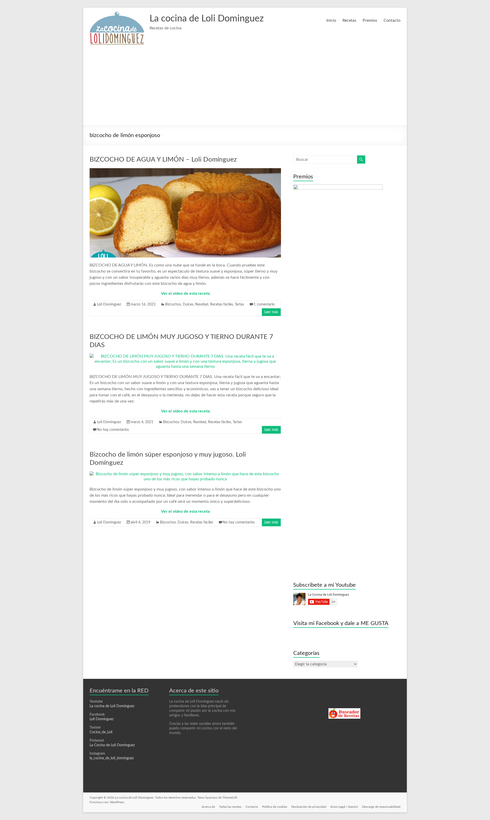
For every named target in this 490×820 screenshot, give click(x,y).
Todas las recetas (230, 806)
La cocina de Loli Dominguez (207, 18)
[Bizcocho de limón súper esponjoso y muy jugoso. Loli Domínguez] (185, 474)
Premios (370, 20)
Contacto (392, 20)
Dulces (188, 304)
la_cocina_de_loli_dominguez (112, 758)
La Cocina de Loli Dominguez (112, 745)
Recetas (349, 20)
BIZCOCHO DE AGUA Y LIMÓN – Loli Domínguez (163, 159)
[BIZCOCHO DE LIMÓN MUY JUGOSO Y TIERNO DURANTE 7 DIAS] (185, 356)
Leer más (271, 312)
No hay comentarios (113, 430)
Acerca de (208, 806)
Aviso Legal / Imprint (344, 806)
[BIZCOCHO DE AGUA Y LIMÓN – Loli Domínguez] (185, 171)
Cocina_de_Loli (101, 732)
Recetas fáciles (221, 304)
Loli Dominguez (109, 304)
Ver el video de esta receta (185, 293)
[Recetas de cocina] (344, 710)
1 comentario (264, 304)
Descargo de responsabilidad (381, 806)
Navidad (201, 304)
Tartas (239, 304)
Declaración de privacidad (308, 806)
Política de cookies (274, 806)
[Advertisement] (245, 87)
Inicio (331, 20)
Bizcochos (173, 304)
